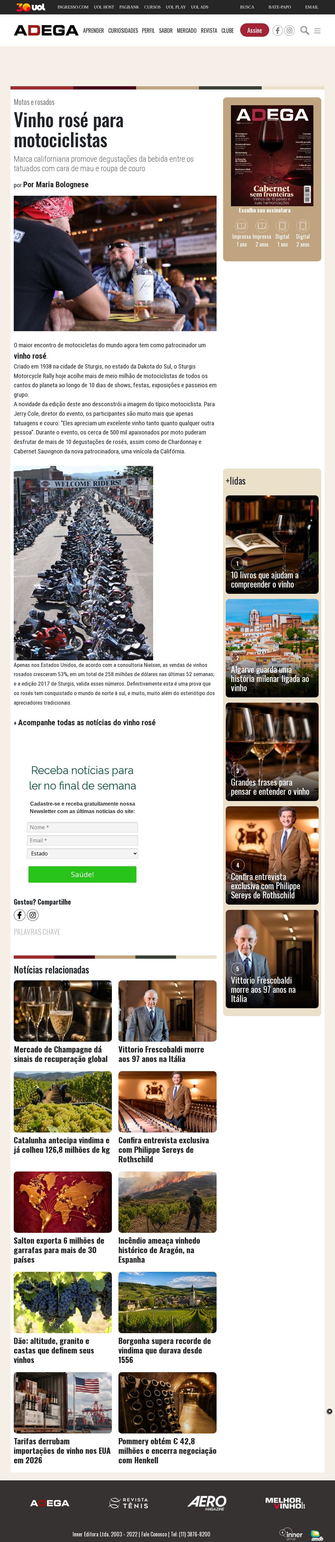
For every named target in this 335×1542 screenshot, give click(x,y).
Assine (254, 30)
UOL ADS (199, 7)
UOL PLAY (176, 7)
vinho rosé (30, 356)
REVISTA (209, 30)
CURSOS (152, 7)
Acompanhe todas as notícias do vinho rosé (87, 722)
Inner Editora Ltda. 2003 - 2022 (105, 1534)
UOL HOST (104, 7)
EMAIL (312, 7)
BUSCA (247, 7)
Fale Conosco (154, 1534)
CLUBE (227, 30)
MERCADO (187, 30)
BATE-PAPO (280, 7)
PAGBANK (129, 7)
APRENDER (93, 30)
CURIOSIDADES (123, 30)
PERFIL (148, 30)
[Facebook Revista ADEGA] (278, 29)
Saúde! (82, 874)
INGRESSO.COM (73, 7)
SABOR (166, 30)
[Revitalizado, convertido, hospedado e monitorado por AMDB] (317, 1535)
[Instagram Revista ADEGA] (289, 29)
